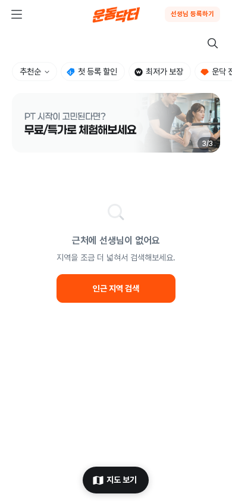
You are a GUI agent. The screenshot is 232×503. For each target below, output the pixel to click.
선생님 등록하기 (192, 14)
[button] (116, 123)
